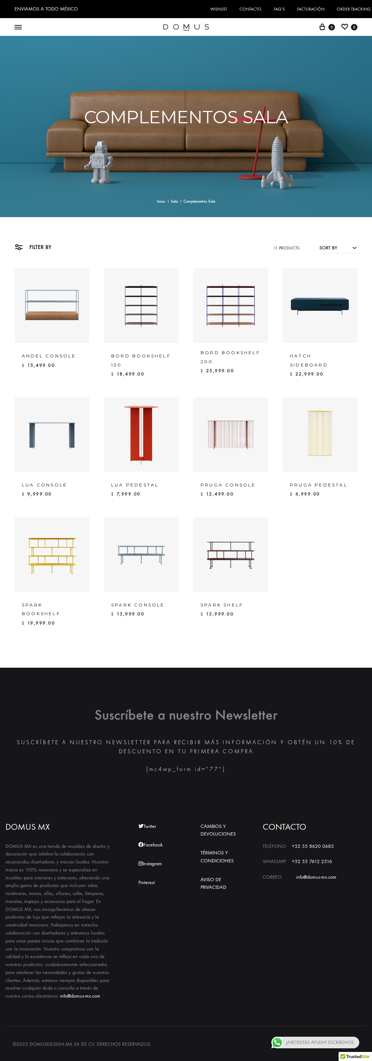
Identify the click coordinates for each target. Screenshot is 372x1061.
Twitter (149, 826)
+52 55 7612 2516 (312, 861)
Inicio (161, 201)
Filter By (40, 247)
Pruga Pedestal (319, 485)
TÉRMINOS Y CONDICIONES (217, 857)
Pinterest (146, 882)
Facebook (153, 845)
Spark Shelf (222, 605)
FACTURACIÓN (310, 9)
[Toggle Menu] (18, 28)
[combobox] (338, 247)
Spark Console (138, 605)
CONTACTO (250, 9)
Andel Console (49, 355)
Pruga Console (228, 485)
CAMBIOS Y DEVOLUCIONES (218, 830)
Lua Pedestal (135, 485)
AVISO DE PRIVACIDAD (213, 883)
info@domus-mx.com (80, 996)
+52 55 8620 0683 (313, 846)
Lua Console (44, 485)
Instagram (152, 864)
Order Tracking (354, 9)
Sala (174, 201)
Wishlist (218, 9)
